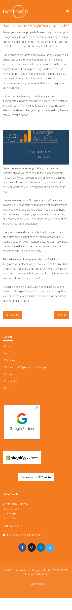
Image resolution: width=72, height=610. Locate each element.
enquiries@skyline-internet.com (24, 534)
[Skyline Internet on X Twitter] (50, 547)
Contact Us (10, 381)
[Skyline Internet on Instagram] (32, 547)
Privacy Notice (36, 583)
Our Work (9, 374)
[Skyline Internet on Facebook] (22, 547)
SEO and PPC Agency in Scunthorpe (25, 367)
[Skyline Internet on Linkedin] (41, 547)
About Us (9, 353)
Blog (7, 388)
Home (7, 346)
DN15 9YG (9, 518)
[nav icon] (67, 11)
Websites (9, 360)
